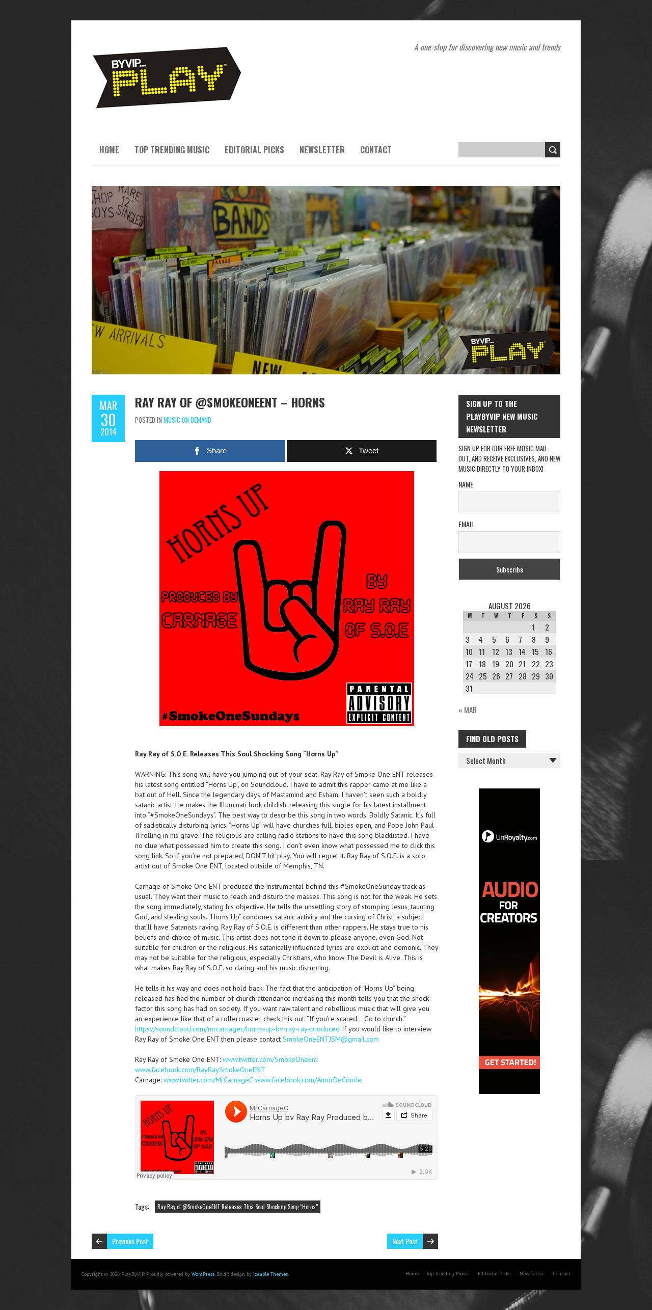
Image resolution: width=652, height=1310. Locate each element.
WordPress (203, 1274)
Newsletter (322, 150)
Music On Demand (187, 420)
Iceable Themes (270, 1274)
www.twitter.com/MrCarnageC (208, 1079)
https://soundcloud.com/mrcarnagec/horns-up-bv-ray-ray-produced (237, 1028)
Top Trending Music (171, 150)
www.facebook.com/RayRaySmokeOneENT (200, 1069)
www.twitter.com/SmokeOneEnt (270, 1059)
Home (109, 150)
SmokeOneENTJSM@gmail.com (331, 1039)
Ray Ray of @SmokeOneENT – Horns (230, 402)
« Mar (467, 709)
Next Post (405, 1241)
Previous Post (130, 1241)
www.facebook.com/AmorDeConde (308, 1079)
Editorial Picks (254, 150)
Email (466, 523)
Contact (376, 150)
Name (465, 484)
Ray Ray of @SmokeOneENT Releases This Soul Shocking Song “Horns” (237, 1207)
